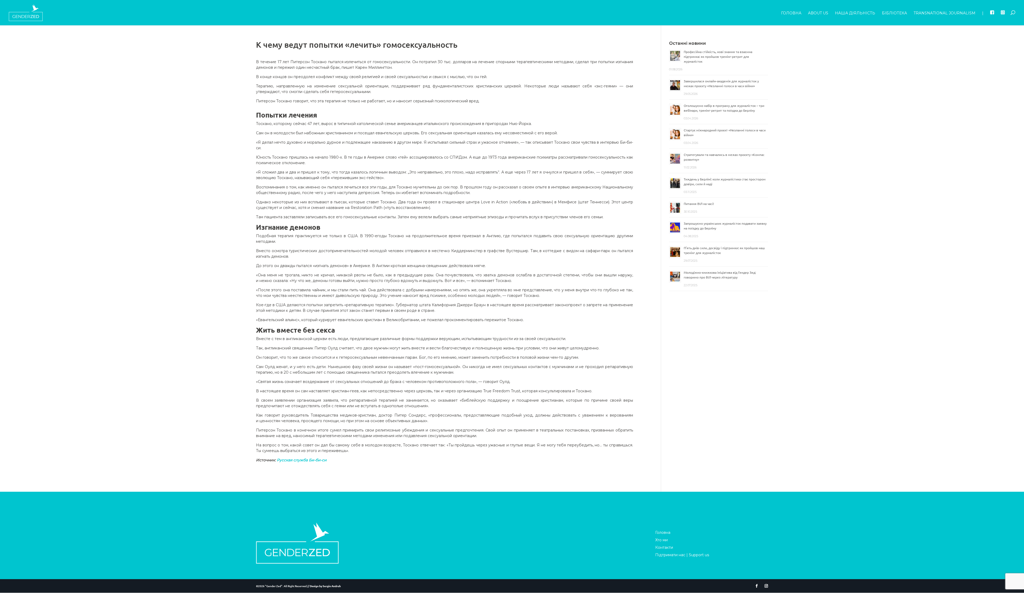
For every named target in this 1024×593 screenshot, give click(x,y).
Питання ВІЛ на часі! (699, 203)
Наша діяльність (855, 13)
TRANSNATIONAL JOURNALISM (944, 13)
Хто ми (661, 540)
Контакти (664, 547)
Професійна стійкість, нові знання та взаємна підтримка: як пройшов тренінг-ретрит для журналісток (718, 56)
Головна (791, 13)
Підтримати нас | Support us (682, 554)
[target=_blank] (992, 17)
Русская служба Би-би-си (302, 460)
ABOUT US (818, 13)
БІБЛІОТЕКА (894, 13)
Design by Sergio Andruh (325, 586)
